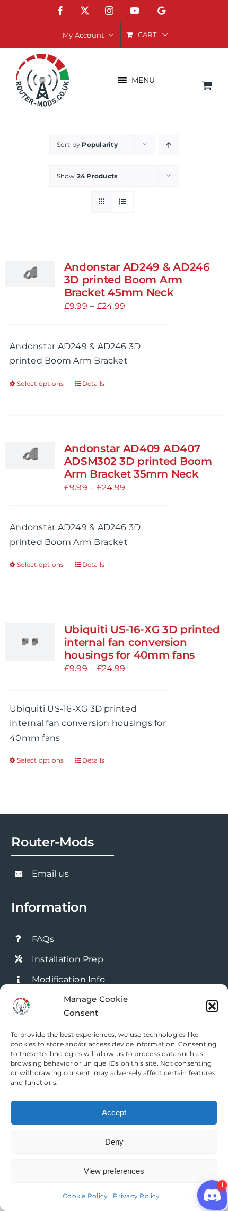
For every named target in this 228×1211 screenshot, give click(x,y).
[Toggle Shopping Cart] (207, 85)
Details (93, 383)
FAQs (43, 939)
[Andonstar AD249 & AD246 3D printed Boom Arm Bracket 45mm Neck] (30, 274)
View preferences (114, 1170)
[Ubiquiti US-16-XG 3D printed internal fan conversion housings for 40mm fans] (30, 642)
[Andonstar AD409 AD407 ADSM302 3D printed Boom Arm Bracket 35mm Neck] (30, 455)
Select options (40, 383)
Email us (50, 874)
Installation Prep (67, 959)
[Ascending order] (169, 144)
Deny (114, 1141)
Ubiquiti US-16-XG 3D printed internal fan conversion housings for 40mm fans (142, 642)
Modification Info (68, 979)
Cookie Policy (85, 1196)
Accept (114, 1112)
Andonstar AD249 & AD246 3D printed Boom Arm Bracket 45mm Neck (137, 280)
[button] (212, 1006)
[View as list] (122, 202)
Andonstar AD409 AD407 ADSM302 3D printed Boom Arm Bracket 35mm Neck (138, 461)
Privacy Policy (136, 1196)
